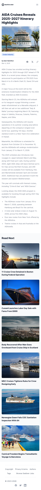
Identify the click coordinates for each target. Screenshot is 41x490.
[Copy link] (37, 62)
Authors (33, 469)
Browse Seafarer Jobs (25, 473)
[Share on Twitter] (32, 62)
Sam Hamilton (9, 61)
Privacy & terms (21, 469)
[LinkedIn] (25, 485)
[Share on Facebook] (27, 62)
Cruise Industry (8, 54)
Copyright (9, 469)
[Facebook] (16, 485)
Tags (9, 473)
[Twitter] (20, 485)
